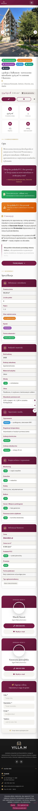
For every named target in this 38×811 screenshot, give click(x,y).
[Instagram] (21, 762)
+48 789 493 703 (9, 783)
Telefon (6, 719)
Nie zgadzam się (23, 805)
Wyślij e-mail (20, 631)
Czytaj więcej (18, 263)
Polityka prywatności (19, 808)
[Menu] (31, 3)
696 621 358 (20, 668)
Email (6, 711)
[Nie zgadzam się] (35, 802)
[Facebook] (17, 762)
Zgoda (13, 805)
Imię (6, 695)
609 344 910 (20, 626)
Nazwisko (8, 703)
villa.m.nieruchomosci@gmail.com (14, 786)
